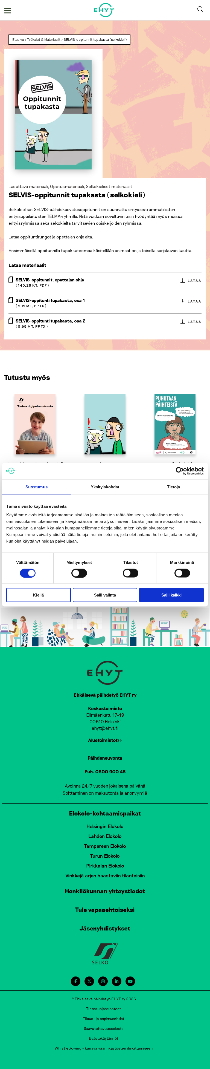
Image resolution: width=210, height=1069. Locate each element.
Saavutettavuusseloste (104, 1028)
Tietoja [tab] (173, 486)
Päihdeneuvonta (105, 757)
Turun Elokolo (105, 856)
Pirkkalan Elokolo (105, 866)
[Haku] (201, 10)
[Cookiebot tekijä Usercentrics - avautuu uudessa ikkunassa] (180, 471)
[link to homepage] (104, 10)
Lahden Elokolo (105, 836)
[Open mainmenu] (7, 10)
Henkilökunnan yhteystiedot (105, 890)
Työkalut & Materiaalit (43, 39)
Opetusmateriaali (67, 186)
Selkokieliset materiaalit (109, 186)
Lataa (194, 281)
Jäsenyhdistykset (105, 928)
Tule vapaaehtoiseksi (105, 909)
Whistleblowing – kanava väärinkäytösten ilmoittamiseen (104, 1048)
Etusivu (18, 39)
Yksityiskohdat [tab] (105, 486)
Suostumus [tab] (36, 486)
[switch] (79, 573)
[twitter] (89, 981)
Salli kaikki (171, 595)
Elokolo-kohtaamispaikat (105, 813)
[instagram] (103, 981)
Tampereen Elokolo (105, 846)
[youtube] (130, 981)
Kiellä (38, 595)
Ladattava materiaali (28, 186)
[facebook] (75, 981)
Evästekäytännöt (103, 1038)
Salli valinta (105, 595)
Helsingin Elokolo (105, 826)
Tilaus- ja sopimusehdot (103, 1018)
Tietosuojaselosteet (103, 1008)
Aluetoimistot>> (105, 740)
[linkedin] (116, 981)
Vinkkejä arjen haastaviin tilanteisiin (105, 875)
